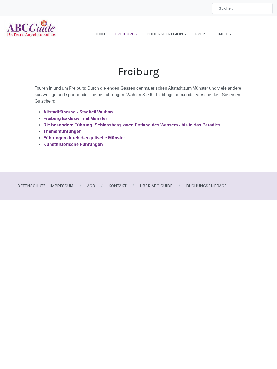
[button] (126, 34)
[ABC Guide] (31, 33)
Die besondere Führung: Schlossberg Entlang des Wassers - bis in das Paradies (131, 125)
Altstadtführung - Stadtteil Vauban (78, 112)
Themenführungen (62, 131)
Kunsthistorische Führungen (73, 144)
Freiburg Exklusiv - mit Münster (75, 118)
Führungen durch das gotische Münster (84, 138)
